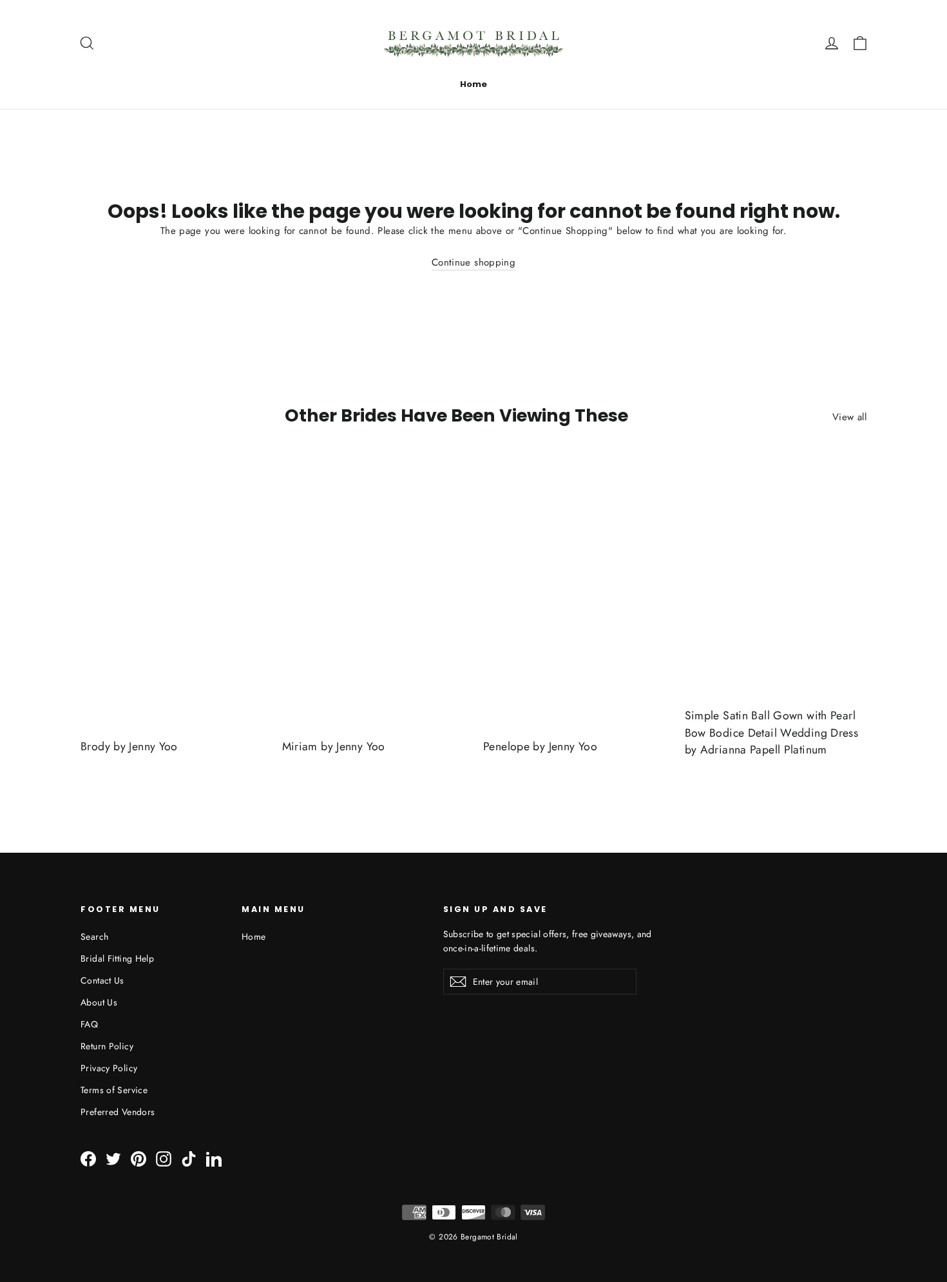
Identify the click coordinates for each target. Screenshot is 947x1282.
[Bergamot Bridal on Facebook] (88, 1159)
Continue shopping (473, 262)
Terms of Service (114, 1089)
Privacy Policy (109, 1068)
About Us (99, 1002)
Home (473, 84)
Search (94, 936)
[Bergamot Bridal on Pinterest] (138, 1159)
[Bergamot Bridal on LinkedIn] (214, 1159)
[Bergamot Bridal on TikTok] (188, 1159)
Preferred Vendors (118, 1111)
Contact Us (102, 980)
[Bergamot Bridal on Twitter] (113, 1159)
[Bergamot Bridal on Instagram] (163, 1159)
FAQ (89, 1024)
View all (849, 417)
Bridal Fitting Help (117, 958)
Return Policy (107, 1046)
